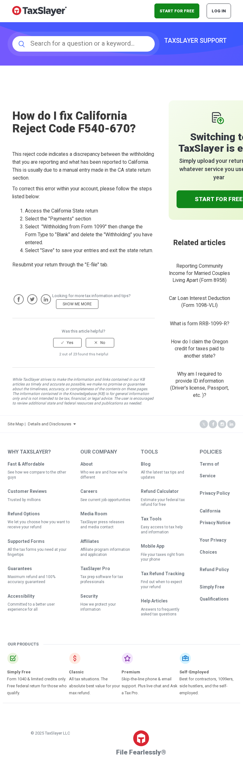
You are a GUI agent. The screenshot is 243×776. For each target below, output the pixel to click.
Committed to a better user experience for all (31, 607)
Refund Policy (214, 569)
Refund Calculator (160, 491)
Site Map (16, 424)
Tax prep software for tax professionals (101, 579)
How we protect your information (98, 607)
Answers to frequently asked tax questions (160, 612)
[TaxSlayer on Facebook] (213, 424)
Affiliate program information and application (105, 552)
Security (89, 596)
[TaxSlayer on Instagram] (222, 424)
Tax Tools (151, 518)
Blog (146, 464)
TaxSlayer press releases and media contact (102, 524)
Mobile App (152, 546)
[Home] (39, 10)
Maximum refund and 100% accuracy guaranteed (31, 579)
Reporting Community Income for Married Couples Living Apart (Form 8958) (199, 273)
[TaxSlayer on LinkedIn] (231, 424)
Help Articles (154, 600)
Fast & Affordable (26, 464)
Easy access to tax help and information (162, 529)
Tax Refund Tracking (162, 573)
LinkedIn (46, 299)
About (86, 464)
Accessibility (21, 596)
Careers (88, 491)
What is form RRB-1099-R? (199, 324)
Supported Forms (26, 541)
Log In (219, 11)
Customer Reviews (27, 491)
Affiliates (89, 541)
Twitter (32, 299)
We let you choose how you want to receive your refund (39, 524)
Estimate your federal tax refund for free (163, 502)
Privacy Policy (215, 493)
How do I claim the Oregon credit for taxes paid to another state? (199, 349)
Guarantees (20, 568)
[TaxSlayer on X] (204, 424)
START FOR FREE (176, 11)
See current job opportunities (105, 500)
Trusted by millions (24, 500)
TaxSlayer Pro (95, 568)
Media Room (93, 513)
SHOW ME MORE (77, 304)
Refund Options (24, 513)
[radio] (67, 342)
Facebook (18, 299)
